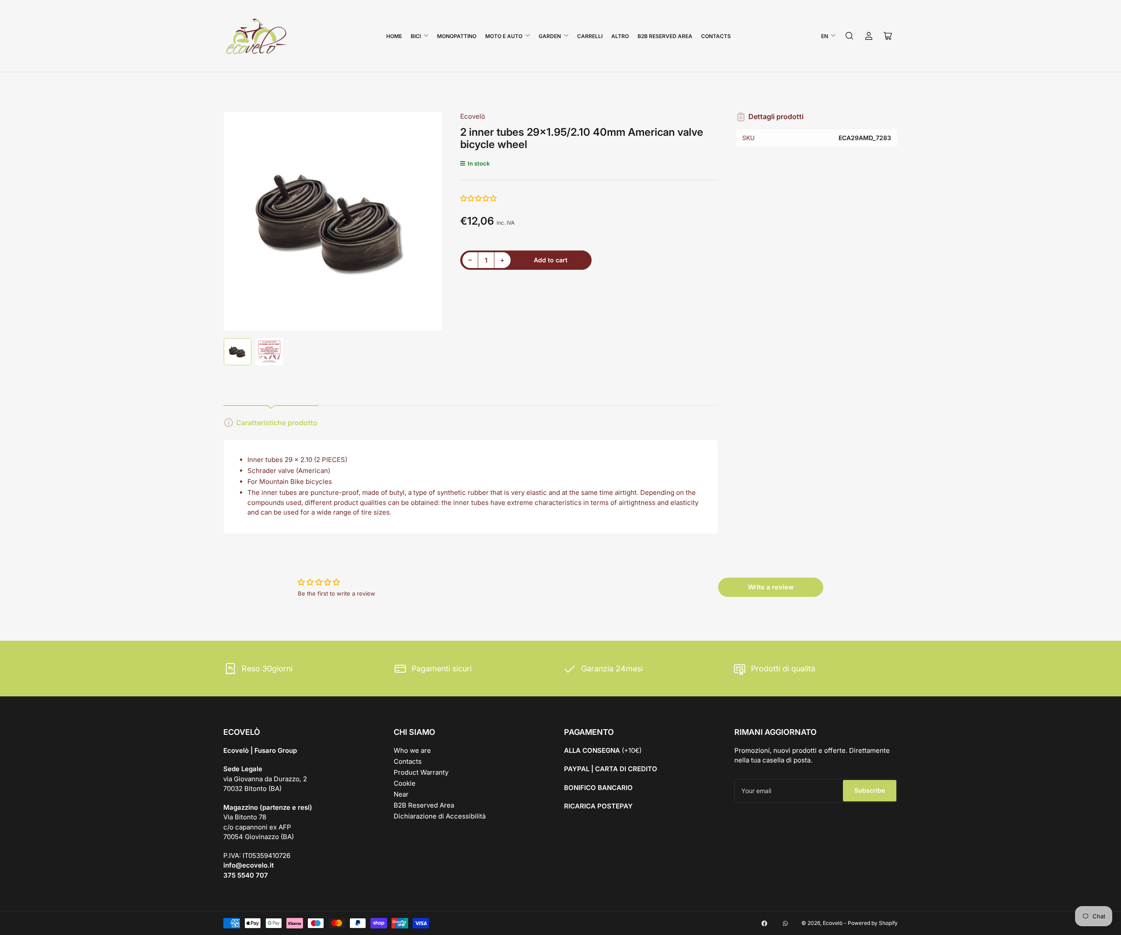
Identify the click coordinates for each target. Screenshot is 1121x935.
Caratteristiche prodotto (276, 422)
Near (401, 794)
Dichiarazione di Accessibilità (440, 816)
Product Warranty (421, 772)
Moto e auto (503, 36)
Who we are (412, 750)
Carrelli (590, 36)
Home (394, 36)
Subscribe (869, 790)
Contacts (716, 36)
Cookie (405, 783)
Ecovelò (472, 116)
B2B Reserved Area (665, 36)
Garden (550, 36)
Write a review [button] (771, 587)
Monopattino (456, 36)
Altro (620, 36)
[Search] (849, 36)
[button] (479, 198)
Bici (416, 36)
